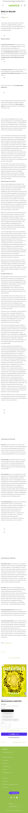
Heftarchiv (5, 763)
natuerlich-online (12, 810)
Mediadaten (5, 778)
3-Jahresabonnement (7, 717)
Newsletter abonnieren (8, 757)
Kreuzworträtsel (6, 766)
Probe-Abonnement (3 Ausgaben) (10, 720)
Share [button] (3, 652)
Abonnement (5, 760)
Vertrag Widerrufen (7, 772)
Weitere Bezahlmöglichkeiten (14, 737)
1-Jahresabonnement (7, 710)
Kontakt (4, 769)
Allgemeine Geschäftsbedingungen (10, 784)
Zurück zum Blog (15, 658)
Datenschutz (5, 787)
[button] (2, 5)
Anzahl (2, 722)
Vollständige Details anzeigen (18, 742)
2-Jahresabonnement (7, 713)
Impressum (5, 781)
